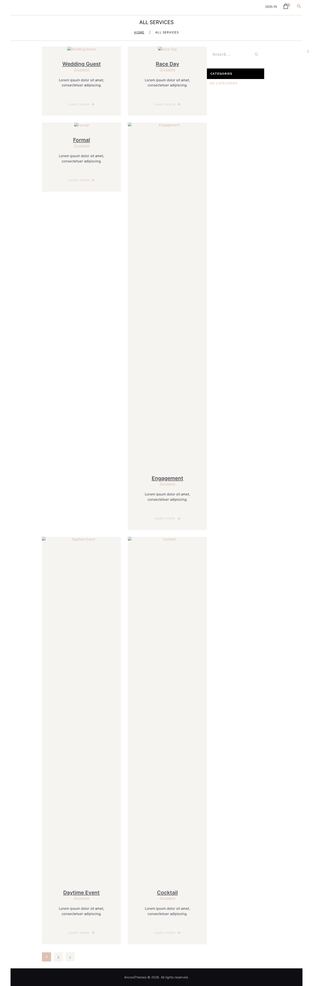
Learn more (78, 104)
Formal (81, 140)
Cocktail (167, 892)
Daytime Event (81, 892)
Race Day (167, 64)
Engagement (167, 478)
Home (139, 32)
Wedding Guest (81, 64)
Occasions (81, 69)
